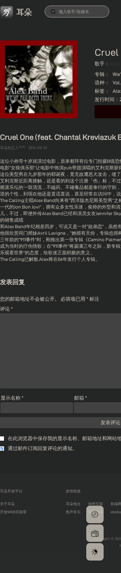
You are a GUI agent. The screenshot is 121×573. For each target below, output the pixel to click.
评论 (6, 309)
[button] (95, 514)
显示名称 (12, 398)
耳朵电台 (73, 504)
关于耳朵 (7, 504)
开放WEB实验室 (13, 512)
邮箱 (80, 398)
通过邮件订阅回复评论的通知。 (42, 448)
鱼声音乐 (73, 512)
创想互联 (95, 504)
